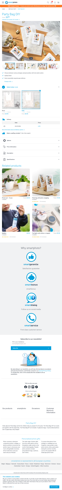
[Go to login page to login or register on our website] (51, 2)
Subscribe (15, 348)
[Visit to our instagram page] (29, 387)
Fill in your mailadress (18, 342)
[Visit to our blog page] (33, 387)
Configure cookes (7, 487)
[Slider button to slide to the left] (4, 66)
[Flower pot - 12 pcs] (16, 182)
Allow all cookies (54, 486)
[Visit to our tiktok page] (36, 387)
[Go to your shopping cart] (58, 2)
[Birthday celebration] (6, 9)
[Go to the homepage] (11, 2)
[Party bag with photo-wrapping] (46, 182)
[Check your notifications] (55, 2)
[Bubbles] (16, 218)
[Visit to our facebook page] (25, 387)
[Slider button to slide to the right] (57, 66)
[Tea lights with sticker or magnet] (46, 218)
